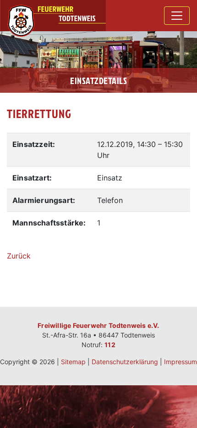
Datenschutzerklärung (125, 362)
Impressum (180, 362)
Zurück (19, 255)
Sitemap (73, 362)
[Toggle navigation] (177, 15)
